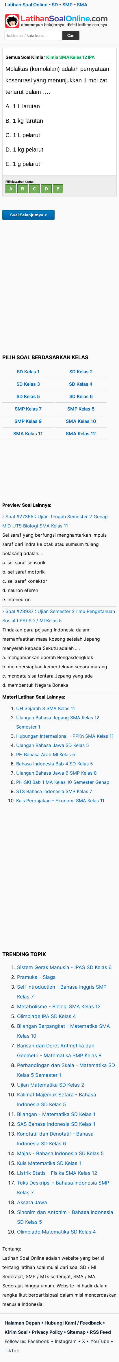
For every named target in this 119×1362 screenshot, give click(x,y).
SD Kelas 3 (28, 384)
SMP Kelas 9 (28, 421)
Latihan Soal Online (26, 4)
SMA (82, 4)
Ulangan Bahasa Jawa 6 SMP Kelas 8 (56, 773)
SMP (67, 4)
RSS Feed (100, 1332)
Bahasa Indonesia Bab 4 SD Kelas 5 (54, 764)
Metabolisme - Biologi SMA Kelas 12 (59, 1006)
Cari (71, 35)
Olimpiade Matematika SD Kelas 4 (56, 1232)
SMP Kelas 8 (80, 409)
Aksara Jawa (32, 1202)
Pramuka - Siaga (36, 977)
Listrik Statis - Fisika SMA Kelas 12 (57, 1173)
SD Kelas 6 (81, 396)
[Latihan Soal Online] (56, 21)
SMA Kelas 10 (81, 421)
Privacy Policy (47, 1332)
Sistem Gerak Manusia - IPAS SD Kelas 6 (64, 967)
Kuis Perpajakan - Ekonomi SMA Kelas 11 (60, 800)
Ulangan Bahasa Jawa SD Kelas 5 (52, 745)
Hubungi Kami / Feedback (73, 1323)
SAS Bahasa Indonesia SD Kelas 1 (56, 1124)
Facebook (38, 1341)
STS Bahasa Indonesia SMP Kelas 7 (54, 791)
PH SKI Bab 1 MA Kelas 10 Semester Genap (62, 782)
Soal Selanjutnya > (28, 215)
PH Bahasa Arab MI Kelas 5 (45, 754)
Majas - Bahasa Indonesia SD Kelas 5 (60, 1153)
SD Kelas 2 (81, 371)
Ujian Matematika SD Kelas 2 (50, 1085)
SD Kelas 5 (28, 396)
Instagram (66, 1341)
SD (55, 4)
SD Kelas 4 (81, 384)
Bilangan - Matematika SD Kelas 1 (56, 1114)
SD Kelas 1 (28, 371)
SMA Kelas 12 (81, 433)
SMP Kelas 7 (28, 409)
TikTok (12, 1350)
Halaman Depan (22, 1323)
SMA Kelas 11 (28, 433)
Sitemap (76, 1332)
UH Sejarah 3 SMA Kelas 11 (45, 708)
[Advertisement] (59, 286)
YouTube (99, 1341)
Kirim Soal (16, 1332)
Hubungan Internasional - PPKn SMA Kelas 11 (65, 736)
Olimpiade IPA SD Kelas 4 (46, 1016)
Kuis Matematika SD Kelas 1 (49, 1163)
